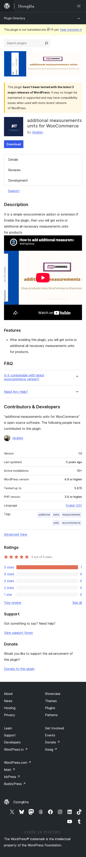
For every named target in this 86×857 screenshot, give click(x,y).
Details (13, 160)
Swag (51, 749)
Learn (8, 728)
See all (77, 603)
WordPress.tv (16, 749)
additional (44, 514)
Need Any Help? (16, 392)
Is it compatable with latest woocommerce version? (24, 377)
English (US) (74, 505)
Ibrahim (37, 132)
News (8, 701)
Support (14, 191)
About (8, 694)
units (56, 522)
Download (14, 144)
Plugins (50, 708)
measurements (71, 514)
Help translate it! (71, 29)
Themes (51, 701)
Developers (12, 742)
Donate (52, 742)
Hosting (9, 708)
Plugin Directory (14, 18)
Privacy (9, 715)
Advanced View (15, 534)
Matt (9, 770)
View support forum (18, 633)
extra (56, 514)
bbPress (12, 777)
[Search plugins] (46, 43)
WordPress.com (17, 762)
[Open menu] (79, 6)
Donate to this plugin (19, 669)
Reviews (14, 170)
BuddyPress (15, 784)
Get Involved (54, 728)
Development (18, 180)
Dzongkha (21, 802)
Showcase (52, 694)
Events (50, 735)
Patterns (51, 715)
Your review (12, 603)
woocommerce (71, 522)
